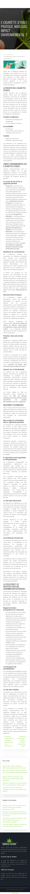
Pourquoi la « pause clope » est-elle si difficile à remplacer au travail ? (21, 741)
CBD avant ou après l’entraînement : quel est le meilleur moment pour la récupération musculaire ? (14, 820)
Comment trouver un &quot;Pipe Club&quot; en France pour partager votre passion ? (14, 789)
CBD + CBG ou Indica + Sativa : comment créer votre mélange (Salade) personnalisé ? (14, 772)
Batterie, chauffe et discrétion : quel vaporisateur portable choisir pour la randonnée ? (12, 778)
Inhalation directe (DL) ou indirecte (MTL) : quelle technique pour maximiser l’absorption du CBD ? (14, 807)
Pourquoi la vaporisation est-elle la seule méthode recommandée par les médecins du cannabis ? (14, 813)
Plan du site (15, 893)
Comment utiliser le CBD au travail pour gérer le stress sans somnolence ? (9, 741)
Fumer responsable (9, 54)
